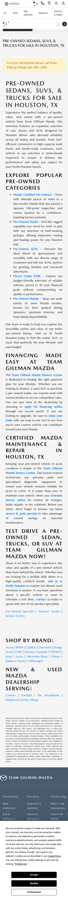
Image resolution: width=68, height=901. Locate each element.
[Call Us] (42, 4)
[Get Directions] (49, 3)
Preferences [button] (21, 864)
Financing (58, 796)
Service (33, 796)
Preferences (34, 892)
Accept (34, 874)
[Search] (56, 3)
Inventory (11, 796)
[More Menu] (5, 13)
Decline (34, 883)
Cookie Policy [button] (54, 856)
